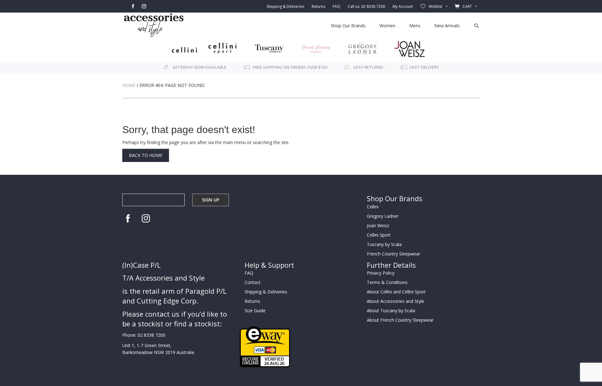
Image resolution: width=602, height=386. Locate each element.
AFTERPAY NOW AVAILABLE (199, 67)
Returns (318, 6)
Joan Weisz (378, 225)
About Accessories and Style (395, 301)
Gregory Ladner (383, 216)
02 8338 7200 (151, 335)
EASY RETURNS (368, 67)
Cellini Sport (379, 235)
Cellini (372, 207)
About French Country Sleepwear (400, 320)
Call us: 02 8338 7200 (366, 6)
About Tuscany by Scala (391, 311)
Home (128, 85)
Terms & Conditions (387, 282)
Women (387, 26)
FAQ (336, 6)
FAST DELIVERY (424, 67)
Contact (253, 282)
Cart (467, 6)
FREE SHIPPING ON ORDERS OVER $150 (290, 67)
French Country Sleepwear (393, 254)
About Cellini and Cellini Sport (396, 292)
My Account (403, 6)
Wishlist (435, 6)
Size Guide (255, 311)
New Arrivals (447, 26)
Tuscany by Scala (384, 244)
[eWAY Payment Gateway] (265, 346)
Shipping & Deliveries (285, 6)
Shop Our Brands (348, 26)
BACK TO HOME (145, 155)
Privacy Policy (380, 273)
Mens (414, 26)
